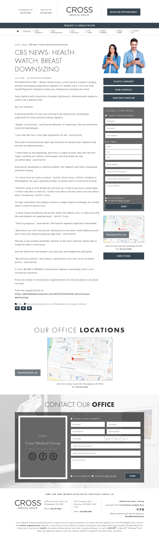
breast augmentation (30, 525)
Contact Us (108, 494)
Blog (24, 45)
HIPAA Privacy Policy (127, 501)
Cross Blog (94, 494)
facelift (43, 528)
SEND (124, 206)
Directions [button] (123, 256)
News (20, 304)
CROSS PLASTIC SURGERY (40, 78)
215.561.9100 (25, 13)
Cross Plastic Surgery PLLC (131, 505)
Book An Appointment (123, 12)
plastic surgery (71, 304)
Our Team (57, 494)
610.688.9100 (46, 13)
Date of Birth (110, 142)
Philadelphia (58, 304)
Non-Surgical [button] (123, 89)
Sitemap (140, 501)
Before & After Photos (75, 494)
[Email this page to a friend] (29, 308)
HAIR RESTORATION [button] (124, 98)
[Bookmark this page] (23, 308)
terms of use (123, 200)
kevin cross (47, 304)
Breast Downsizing (34, 304)
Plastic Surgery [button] (124, 81)
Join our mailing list (115, 198)
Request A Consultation (79, 25)
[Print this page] (17, 308)
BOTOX (112, 528)
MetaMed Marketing (134, 516)
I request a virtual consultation (120, 115)
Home (17, 45)
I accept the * (118, 200)
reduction (82, 304)
